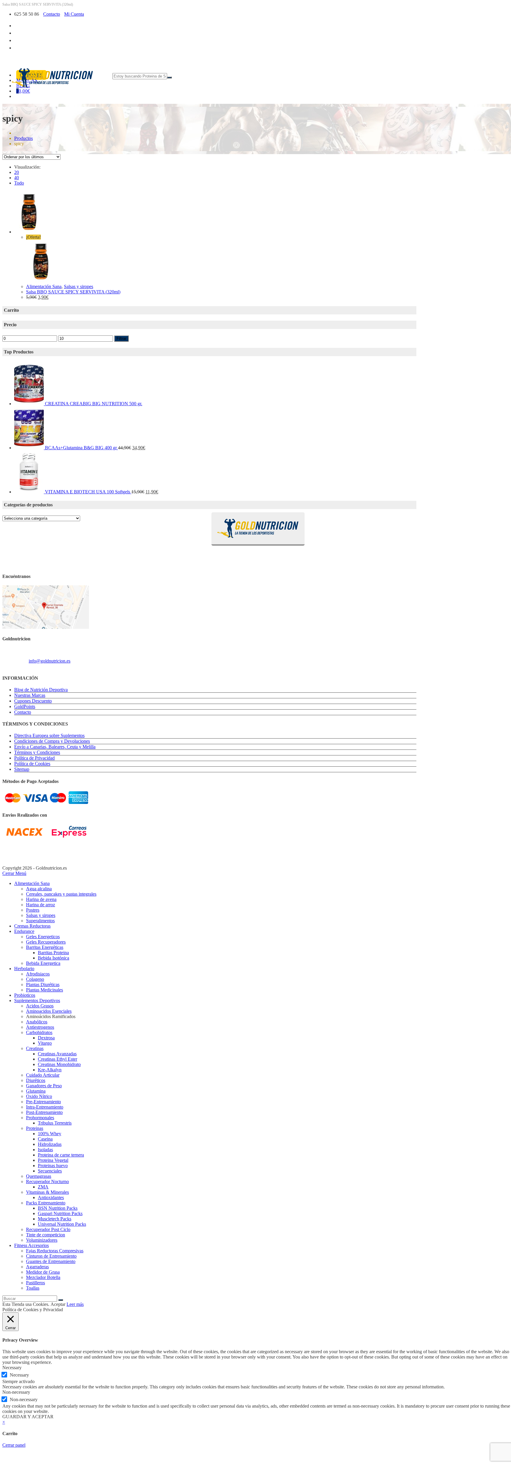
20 (16, 172)
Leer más (75, 1304)
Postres (32, 909)
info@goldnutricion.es (49, 660)
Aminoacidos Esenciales (49, 1011)
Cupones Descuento (33, 700)
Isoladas (45, 1149)
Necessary (19, 1374)
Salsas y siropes (78, 286)
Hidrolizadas (50, 1144)
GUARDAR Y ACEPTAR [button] (28, 1416)
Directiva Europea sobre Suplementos (49, 735)
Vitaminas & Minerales (47, 1192)
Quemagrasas (38, 1176)
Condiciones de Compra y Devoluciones (52, 741)
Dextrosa (46, 1037)
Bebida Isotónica (53, 957)
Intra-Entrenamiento (44, 1106)
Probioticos (24, 995)
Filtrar (121, 338)
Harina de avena (41, 899)
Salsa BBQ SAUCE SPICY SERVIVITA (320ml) (73, 291)
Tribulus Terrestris (55, 1122)
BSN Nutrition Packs (57, 1208)
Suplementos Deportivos (37, 1000)
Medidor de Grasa (43, 1272)
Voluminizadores (41, 1240)
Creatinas (34, 1048)
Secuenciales (50, 1170)
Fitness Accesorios (31, 1245)
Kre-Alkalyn (50, 1069)
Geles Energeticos (43, 936)
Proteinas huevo (53, 1165)
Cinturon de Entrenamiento (51, 1256)
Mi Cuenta (74, 14)
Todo (19, 182)
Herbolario (24, 968)
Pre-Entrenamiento (43, 1101)
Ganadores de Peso (44, 1085)
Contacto (51, 14)
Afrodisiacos (38, 973)
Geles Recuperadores (46, 941)
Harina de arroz (40, 904)
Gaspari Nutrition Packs (60, 1213)
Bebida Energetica (43, 963)
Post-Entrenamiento (44, 1112)
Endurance (24, 931)
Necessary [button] (12, 1367)
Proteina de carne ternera (61, 1154)
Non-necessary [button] (16, 1392)
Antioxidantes (51, 1197)
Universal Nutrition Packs (62, 1224)
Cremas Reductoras (32, 925)
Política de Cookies (32, 763)
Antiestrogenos (40, 1027)
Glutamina (36, 1090)
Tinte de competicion (45, 1234)
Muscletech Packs (54, 1218)
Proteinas (34, 1128)
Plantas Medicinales (44, 989)
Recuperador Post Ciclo (48, 1229)
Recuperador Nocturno (47, 1181)
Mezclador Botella (43, 1277)
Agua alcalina (39, 888)
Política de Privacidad (34, 757)
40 (16, 177)
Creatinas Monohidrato (59, 1064)
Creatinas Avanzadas (57, 1053)
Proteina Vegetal (53, 1160)
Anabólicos (36, 1021)
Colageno (35, 979)
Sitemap (21, 769)
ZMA (43, 1186)
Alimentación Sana (44, 286)
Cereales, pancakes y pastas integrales (61, 894)
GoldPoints (24, 706)
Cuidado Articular (42, 1075)
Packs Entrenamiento (45, 1202)
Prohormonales (40, 1117)
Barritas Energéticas (44, 947)
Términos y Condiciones (37, 752)
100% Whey (49, 1133)
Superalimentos (40, 920)
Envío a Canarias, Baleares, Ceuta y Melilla (55, 746)
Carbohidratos (39, 1032)
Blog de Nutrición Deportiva (41, 689)
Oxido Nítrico (39, 1096)
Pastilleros (35, 1282)
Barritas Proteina (53, 952)
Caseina (45, 1138)
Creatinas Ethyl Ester (57, 1059)
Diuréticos (35, 1080)
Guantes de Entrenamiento (50, 1261)
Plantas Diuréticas (42, 984)
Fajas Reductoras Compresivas (54, 1250)
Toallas (32, 1287)
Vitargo (45, 1043)
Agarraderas (37, 1266)
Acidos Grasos (40, 1005)
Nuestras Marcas (29, 695)
